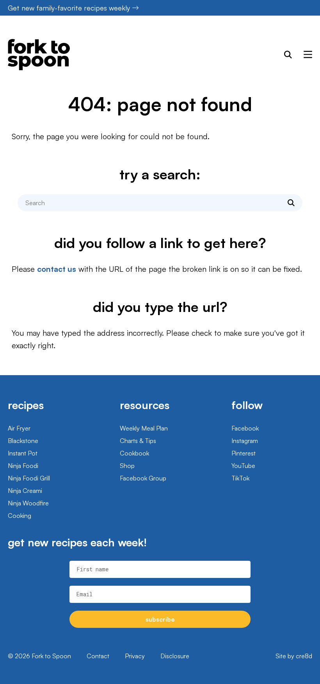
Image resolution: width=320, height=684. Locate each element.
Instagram (244, 441)
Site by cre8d (294, 656)
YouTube (243, 466)
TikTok (240, 478)
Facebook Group (143, 478)
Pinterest (243, 453)
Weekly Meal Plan (144, 428)
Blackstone (23, 441)
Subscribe (160, 619)
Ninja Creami (25, 490)
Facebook (245, 428)
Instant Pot (22, 453)
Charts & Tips (138, 441)
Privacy (135, 656)
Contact (98, 656)
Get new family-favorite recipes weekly (69, 8)
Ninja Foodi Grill (29, 478)
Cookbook (134, 453)
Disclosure (174, 656)
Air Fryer (19, 428)
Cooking (19, 515)
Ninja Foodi (23, 466)
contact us (56, 269)
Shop (127, 466)
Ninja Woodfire (28, 503)
